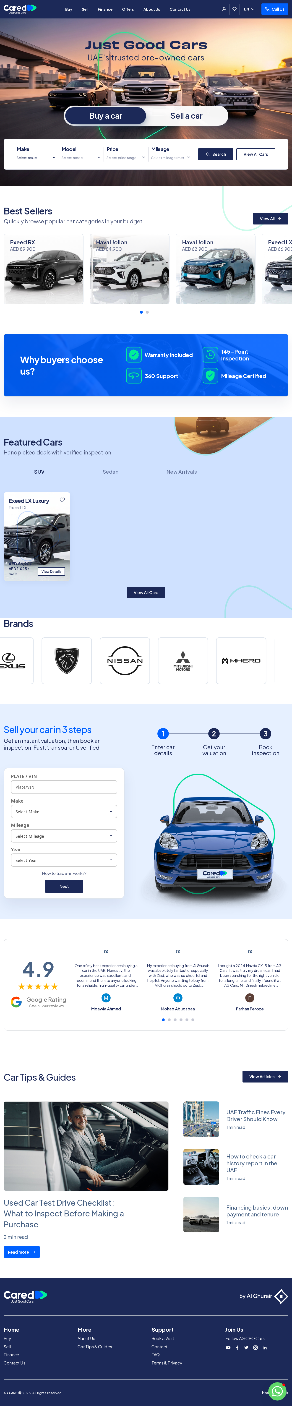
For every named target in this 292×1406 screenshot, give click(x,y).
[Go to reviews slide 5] (186, 1019)
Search (219, 154)
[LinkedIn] (264, 1347)
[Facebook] (237, 1347)
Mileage (160, 149)
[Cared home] (20, 9)
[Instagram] (255, 1347)
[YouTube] (228, 1347)
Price (112, 149)
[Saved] (234, 9)
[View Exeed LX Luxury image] (37, 536)
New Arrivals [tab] (182, 471)
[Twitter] (246, 1347)
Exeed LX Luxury (29, 500)
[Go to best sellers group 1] (141, 312)
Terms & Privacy (166, 1362)
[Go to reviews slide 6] (192, 1019)
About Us (151, 9)
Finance (105, 9)
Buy (68, 9)
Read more (18, 1252)
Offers (128, 9)
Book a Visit (162, 1338)
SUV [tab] (39, 471)
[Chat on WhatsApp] (277, 1391)
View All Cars (256, 154)
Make (23, 149)
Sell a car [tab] (186, 115)
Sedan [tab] (110, 471)
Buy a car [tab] (105, 115)
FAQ (155, 1354)
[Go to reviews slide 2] (169, 1019)
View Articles (262, 1076)
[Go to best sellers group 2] (147, 312)
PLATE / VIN (24, 776)
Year (16, 849)
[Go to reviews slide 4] (181, 1019)
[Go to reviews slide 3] (175, 1019)
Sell (85, 9)
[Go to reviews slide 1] (163, 1019)
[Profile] (224, 9)
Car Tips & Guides (95, 1346)
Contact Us (180, 9)
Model (69, 149)
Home (267, 1392)
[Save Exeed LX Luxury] (62, 500)
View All (267, 218)
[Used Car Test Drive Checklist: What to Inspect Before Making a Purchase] (86, 1146)
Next (64, 886)
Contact (159, 1346)
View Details (51, 571)
